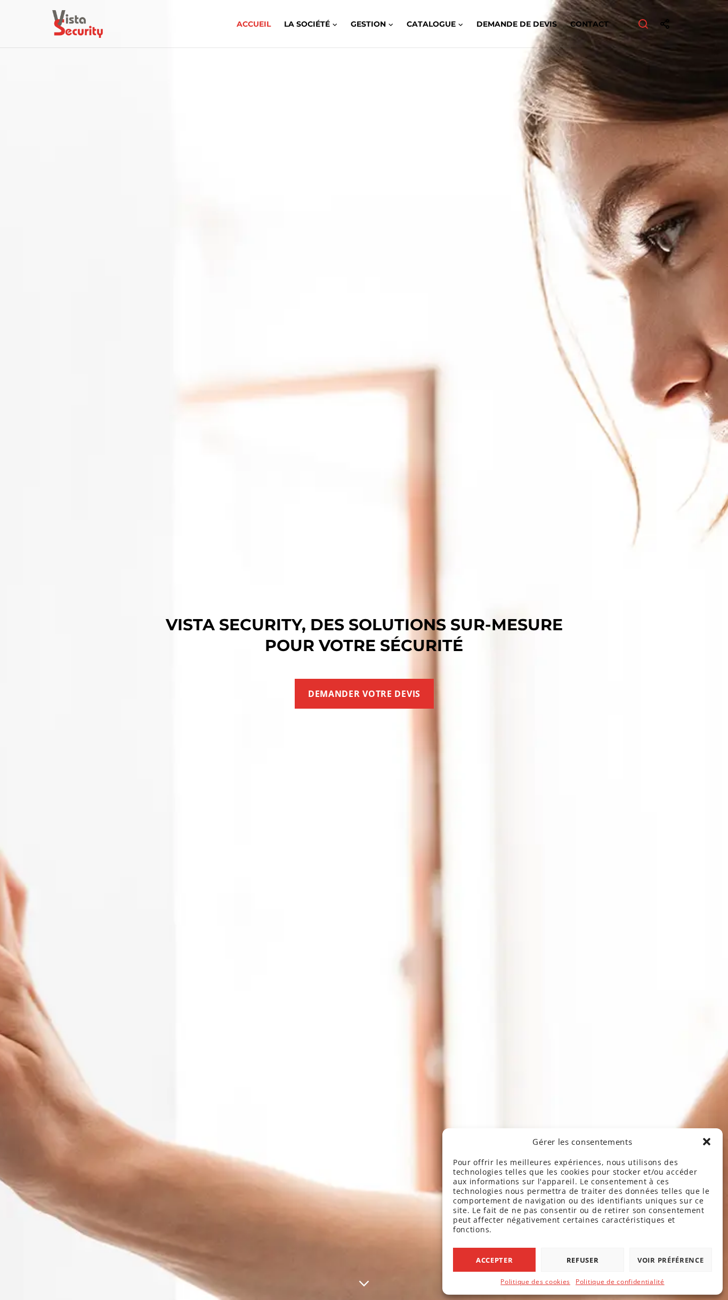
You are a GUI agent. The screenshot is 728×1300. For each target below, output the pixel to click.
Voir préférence (670, 1260)
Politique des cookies (535, 1281)
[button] (706, 1141)
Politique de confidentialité (620, 1281)
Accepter (494, 1260)
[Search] (643, 24)
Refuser (583, 1260)
